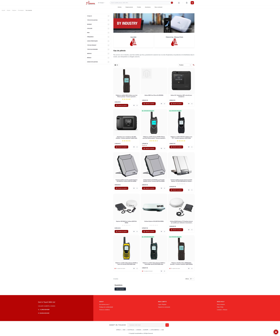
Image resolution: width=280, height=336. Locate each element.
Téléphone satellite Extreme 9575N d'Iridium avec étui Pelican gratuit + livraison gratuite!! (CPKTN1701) (154, 137)
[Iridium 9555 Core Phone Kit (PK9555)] (154, 81)
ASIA (124, 329)
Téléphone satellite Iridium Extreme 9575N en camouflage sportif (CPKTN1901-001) (154, 263)
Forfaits (139, 7)
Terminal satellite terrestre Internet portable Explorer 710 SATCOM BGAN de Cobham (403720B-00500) (181, 180)
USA (162, 329)
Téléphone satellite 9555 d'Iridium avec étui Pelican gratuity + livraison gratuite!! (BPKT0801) (126, 96)
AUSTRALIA (130, 329)
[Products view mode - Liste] (117, 65)
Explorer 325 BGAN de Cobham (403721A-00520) (126, 222)
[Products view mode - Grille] (115, 65)
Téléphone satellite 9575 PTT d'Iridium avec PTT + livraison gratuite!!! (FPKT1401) (181, 137)
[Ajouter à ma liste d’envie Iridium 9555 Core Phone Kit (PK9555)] (161, 103)
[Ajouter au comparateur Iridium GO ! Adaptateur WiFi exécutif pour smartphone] (192, 103)
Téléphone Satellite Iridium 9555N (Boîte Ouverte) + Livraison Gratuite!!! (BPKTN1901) (181, 263)
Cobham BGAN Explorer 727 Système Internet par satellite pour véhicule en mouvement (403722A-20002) (181, 222)
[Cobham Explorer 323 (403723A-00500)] (154, 207)
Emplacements (129, 7)
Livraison (219, 309)
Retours (225, 309)
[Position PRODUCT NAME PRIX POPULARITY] (185, 65)
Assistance (148, 7)
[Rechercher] (172, 3)
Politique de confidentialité (106, 307)
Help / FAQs (220, 307)
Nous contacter (158, 7)
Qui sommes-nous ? (104, 304)
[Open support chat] (276, 332)
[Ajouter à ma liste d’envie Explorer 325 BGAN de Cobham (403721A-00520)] (134, 231)
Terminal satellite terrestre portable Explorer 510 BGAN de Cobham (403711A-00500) (126, 180)
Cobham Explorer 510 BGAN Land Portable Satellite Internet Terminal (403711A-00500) (154, 180)
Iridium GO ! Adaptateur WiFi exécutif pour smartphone (181, 96)
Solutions (14, 10)
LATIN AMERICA (154, 329)
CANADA (138, 329)
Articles (120, 7)
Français (102, 2)
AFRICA (118, 329)
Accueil (3, 10)
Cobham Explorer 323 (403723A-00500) (154, 221)
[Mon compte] (178, 2)
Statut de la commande (164, 307)
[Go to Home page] (90, 3)
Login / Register (162, 304)
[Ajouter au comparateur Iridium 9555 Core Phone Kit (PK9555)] (164, 103)
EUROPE (145, 329)
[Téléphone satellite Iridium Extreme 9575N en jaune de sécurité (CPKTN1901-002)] (126, 248)
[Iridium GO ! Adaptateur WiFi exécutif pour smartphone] (181, 81)
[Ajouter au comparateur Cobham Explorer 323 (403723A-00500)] (164, 231)
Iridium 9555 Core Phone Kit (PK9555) (154, 95)
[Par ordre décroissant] (193, 65)
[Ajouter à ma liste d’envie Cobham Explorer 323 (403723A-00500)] (161, 231)
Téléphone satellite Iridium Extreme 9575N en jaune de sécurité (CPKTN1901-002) (126, 263)
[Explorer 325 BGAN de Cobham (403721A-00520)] (126, 207)
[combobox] (141, 2)
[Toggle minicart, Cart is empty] (192, 2)
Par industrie (21, 10)
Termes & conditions (104, 309)
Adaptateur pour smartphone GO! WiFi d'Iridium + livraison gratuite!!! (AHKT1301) (126, 137)
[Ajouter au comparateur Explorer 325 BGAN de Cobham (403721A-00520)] (137, 231)
